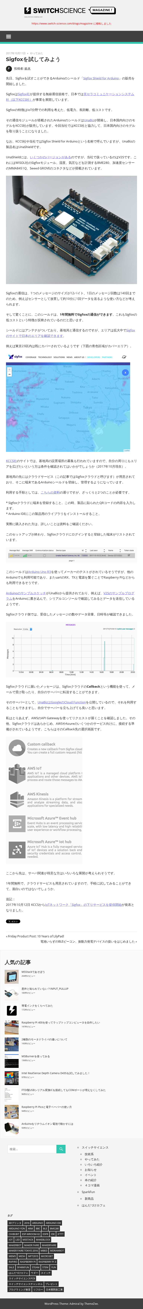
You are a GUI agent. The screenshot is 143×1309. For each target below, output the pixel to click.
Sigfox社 (24, 94)
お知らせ (91, 1170)
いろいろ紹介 (94, 1164)
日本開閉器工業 (54, 1289)
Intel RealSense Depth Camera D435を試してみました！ (56, 1073)
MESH (22, 1256)
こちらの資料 (50, 492)
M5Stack (28, 1239)
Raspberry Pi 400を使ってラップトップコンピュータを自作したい (61, 1022)
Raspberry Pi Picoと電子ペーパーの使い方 (47, 1107)
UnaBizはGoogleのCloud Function (62, 702)
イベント (91, 1175)
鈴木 (28, 68)
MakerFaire (49, 1245)
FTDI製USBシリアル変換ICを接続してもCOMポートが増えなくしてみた (64, 1090)
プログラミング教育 (20, 1289)
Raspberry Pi (28, 1261)
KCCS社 (11, 461)
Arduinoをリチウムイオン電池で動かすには (47, 1123)
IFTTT (60, 1234)
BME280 (54, 1228)
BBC (38, 1228)
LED (17, 1239)
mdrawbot (57, 1250)
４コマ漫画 (92, 1185)
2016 (26, 1223)
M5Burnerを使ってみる (36, 1056)
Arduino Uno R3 (39, 572)
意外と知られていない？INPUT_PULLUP (45, 988)
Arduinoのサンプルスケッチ (26, 593)
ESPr (45, 1234)
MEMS (12, 1256)
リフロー (38, 1289)
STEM (45, 1267)
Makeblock (43, 1239)
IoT (11, 1239)
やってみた (36, 53)
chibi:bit (14, 1234)
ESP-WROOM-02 (31, 1234)
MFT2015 (33, 1256)
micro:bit (47, 1256)
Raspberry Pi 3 (47, 1261)
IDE (53, 1234)
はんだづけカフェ (94, 1205)
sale (11, 1267)
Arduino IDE (53, 1223)
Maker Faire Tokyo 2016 (23, 1250)
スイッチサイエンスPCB (22, 1278)
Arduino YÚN (17, 1228)
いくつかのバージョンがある (50, 157)
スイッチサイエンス (95, 1147)
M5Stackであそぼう (33, 972)
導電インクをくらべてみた (37, 1005)
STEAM (35, 1267)
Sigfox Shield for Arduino (101, 78)
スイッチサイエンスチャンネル (26, 1284)
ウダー (34, 1272)
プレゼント (51, 1284)
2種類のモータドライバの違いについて (44, 1039)
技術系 (89, 1154)
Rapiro (13, 1261)
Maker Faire (31, 1245)
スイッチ (46, 1272)
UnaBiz (89, 120)
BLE (45, 1228)
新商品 (89, 1199)
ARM (30, 1228)
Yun (53, 1267)
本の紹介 (91, 1180)
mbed (44, 1250)
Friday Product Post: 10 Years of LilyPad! (36, 936)
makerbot (15, 1245)
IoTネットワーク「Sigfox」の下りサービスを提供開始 (83, 904)
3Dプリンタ (15, 1223)
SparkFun (88, 1192)
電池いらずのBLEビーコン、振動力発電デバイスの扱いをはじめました (87, 941)
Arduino (37, 1223)
